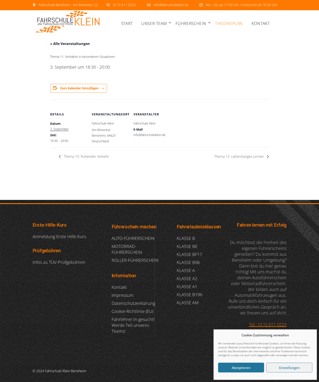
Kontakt (119, 287)
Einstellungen (289, 367)
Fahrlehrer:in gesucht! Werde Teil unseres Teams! (133, 325)
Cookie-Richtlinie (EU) (132, 311)
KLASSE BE (187, 246)
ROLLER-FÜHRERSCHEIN (135, 260)
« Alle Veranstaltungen (70, 43)
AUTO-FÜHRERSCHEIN (133, 238)
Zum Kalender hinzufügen (79, 88)
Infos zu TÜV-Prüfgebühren (59, 262)
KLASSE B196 (189, 294)
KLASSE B (186, 238)
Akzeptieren (241, 367)
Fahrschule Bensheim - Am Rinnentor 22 (68, 5)
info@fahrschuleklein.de (170, 5)
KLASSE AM (188, 303)
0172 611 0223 (124, 5)
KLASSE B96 (188, 262)
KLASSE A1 (187, 286)
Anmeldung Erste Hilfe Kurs (59, 236)
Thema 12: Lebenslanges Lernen (239, 156)
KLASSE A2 (187, 278)
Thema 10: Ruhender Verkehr (86, 156)
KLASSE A (186, 270)
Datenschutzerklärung (133, 303)
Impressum (123, 295)
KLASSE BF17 (189, 254)
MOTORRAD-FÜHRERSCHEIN (127, 249)
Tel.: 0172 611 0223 (267, 324)
